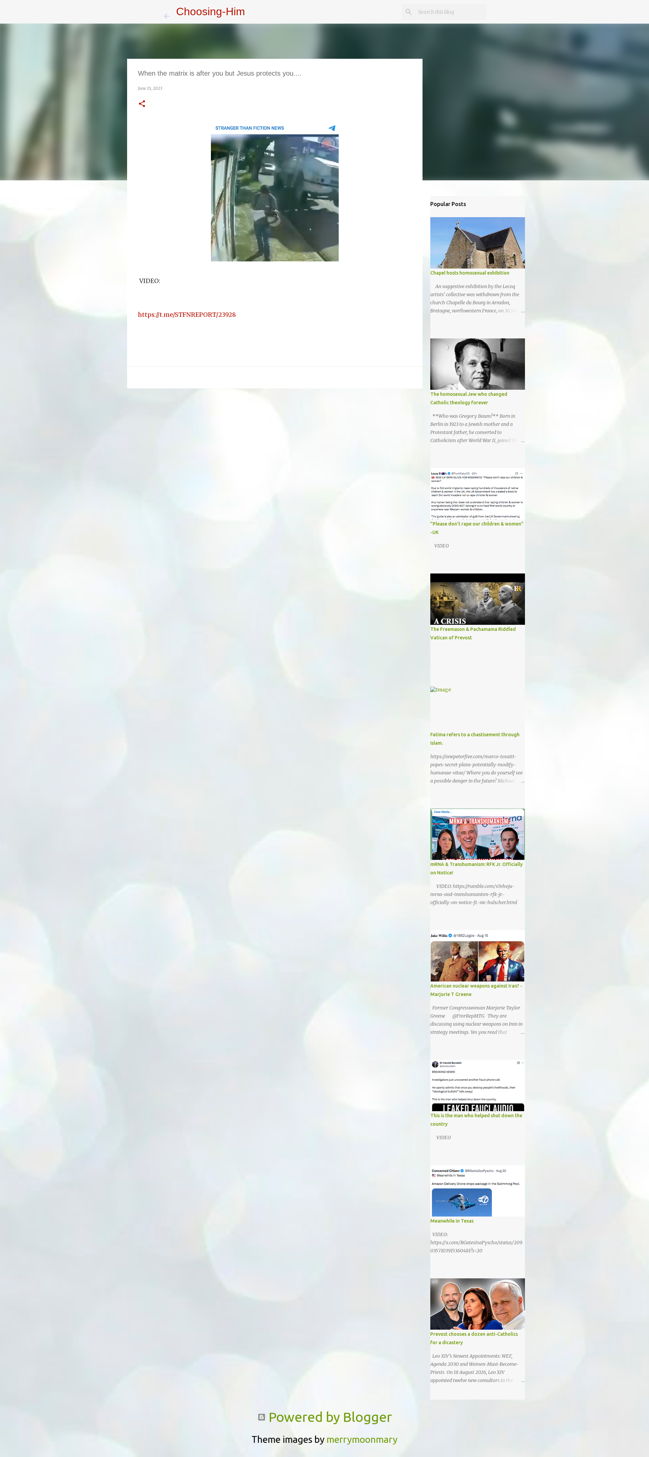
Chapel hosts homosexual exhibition (469, 273)
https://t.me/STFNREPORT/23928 (187, 314)
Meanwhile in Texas (452, 1221)
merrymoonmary (362, 1439)
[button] (142, 104)
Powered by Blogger (329, 1417)
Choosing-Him (210, 11)
